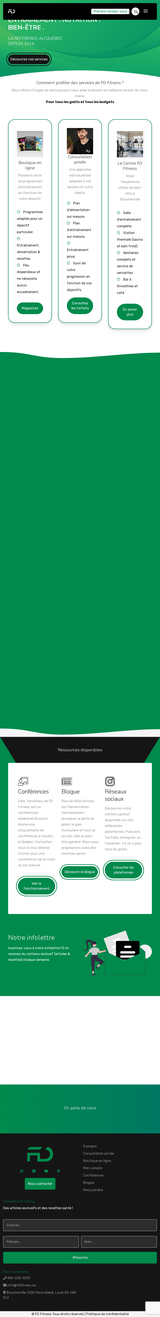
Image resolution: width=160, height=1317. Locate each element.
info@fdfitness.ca (21, 1285)
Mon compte (92, 1168)
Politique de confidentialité (107, 1314)
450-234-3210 (125, 1053)
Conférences (93, 1175)
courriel (57, 1059)
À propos (90, 1146)
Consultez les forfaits (80, 305)
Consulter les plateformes (123, 870)
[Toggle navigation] (145, 11)
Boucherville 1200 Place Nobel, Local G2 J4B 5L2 (39, 1295)
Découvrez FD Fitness (30, 428)
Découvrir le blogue (80, 872)
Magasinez (30, 308)
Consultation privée (98, 1153)
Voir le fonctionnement (37, 886)
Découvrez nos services (29, 59)
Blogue (88, 1183)
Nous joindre (80, 1068)
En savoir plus (130, 311)
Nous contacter (40, 1184)
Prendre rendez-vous (110, 11)
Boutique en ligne (97, 1161)
